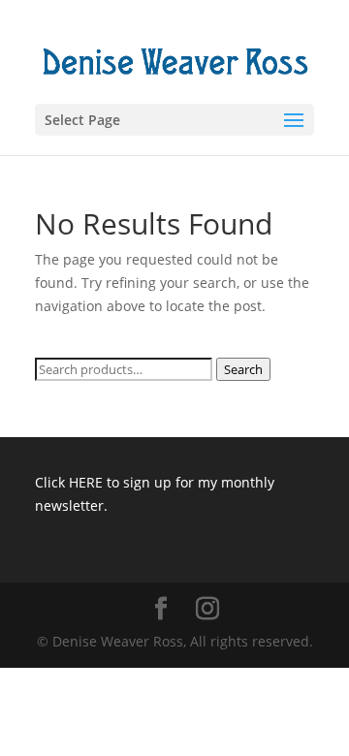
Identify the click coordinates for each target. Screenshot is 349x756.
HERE (86, 482)
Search (243, 369)
